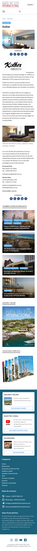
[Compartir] (25, 54)
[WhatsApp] (11, 540)
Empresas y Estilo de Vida (10, 469)
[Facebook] (25, 540)
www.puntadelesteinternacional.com (17, 507)
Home (4, 18)
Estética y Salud (7, 471)
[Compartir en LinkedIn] (22, 54)
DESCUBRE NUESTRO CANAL (18, 430)
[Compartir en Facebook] (11, 54)
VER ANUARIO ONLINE (18, 408)
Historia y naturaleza (9, 483)
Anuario (4, 480)
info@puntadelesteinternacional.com (17, 503)
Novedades (8, 223)
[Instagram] (16, 540)
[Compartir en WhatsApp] (14, 54)
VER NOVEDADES (18, 452)
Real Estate (10, 18)
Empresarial (8, 220)
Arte (3, 476)
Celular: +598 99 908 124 (13, 496)
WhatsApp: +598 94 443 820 (15, 500)
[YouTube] (20, 540)
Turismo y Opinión (8, 478)
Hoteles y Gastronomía (21, 220)
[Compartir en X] (18, 54)
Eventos (4, 485)
